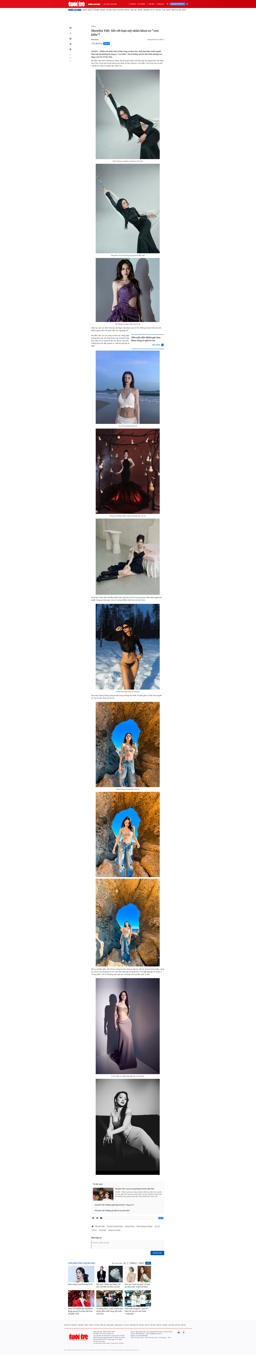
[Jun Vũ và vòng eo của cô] (127, 387)
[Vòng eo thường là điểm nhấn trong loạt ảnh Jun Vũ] (127, 471)
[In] (70, 44)
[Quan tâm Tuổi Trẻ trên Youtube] (178, 1332)
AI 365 (163, 10)
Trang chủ (67, 1325)
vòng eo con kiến (114, 1230)
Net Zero (109, 10)
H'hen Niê (102, 1230)
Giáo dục (127, 10)
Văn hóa (141, 1325)
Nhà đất (165, 1325)
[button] (70, 54)
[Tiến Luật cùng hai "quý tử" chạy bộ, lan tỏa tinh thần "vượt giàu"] (138, 1298)
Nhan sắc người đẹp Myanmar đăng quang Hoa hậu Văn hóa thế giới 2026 (80, 1311)
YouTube (142, 4)
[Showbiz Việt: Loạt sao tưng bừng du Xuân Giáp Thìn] (103, 1194)
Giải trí (152, 10)
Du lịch (126, 1325)
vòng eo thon (129, 1226)
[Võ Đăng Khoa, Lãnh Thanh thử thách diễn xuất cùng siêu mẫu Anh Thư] (109, 1298)
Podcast (133, 4)
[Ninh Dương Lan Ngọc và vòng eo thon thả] (127, 114)
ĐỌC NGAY (156, 345)
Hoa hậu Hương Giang (115, 1226)
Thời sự (84, 10)
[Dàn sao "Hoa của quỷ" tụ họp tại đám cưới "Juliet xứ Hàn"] (138, 1274)
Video (86, 1325)
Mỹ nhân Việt (100, 1226)
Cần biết (151, 4)
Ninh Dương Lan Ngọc (144, 1226)
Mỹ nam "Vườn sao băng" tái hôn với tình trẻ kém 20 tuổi (108, 1285)
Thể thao (158, 10)
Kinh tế (114, 10)
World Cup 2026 (176, 10)
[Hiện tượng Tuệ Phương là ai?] (81, 1274)
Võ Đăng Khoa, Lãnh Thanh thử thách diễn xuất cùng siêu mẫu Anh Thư (109, 1311)
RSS (169, 1337)
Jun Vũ (157, 1226)
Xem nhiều (81, 1325)
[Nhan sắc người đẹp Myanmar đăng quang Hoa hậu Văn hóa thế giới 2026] (81, 1298)
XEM (148, 1263)
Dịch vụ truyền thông (137, 1337)
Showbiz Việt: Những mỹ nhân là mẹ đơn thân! (112, 1211)
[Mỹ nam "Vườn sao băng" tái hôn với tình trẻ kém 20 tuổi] (109, 1274)
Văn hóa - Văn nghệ (143, 10)
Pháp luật (133, 10)
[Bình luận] (70, 39)
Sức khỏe (120, 10)
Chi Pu (94, 1230)
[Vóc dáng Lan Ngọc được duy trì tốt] (127, 290)
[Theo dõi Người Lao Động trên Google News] (97, 43)
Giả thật (177, 1325)
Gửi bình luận (157, 1253)
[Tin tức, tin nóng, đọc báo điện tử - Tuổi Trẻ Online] (78, 4)
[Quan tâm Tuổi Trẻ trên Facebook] (183, 1332)
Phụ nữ (168, 10)
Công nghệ (118, 1325)
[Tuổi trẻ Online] (79, 1336)
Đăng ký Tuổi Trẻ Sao (177, 4)
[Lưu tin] (70, 49)
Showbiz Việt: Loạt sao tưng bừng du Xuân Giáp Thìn (134, 1189)
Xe (123, 1325)
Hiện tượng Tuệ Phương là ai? (80, 1284)
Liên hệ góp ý (162, 1337)
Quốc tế (90, 10)
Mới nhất (74, 1325)
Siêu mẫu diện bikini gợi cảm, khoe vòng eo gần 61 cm (146, 339)
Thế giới (96, 1325)
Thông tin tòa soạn (99, 1341)
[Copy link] (70, 33)
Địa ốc (184, 10)
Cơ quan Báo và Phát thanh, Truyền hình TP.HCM (108, 1343)
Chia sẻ (106, 43)
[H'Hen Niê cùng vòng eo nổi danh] (127, 647)
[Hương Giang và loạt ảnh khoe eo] (127, 744)
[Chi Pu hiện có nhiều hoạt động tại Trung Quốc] (127, 1026)
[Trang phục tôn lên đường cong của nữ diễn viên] (127, 208)
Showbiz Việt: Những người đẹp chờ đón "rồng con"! (114, 1205)
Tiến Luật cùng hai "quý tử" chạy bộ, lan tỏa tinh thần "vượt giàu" (136, 1311)
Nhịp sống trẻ (134, 1325)
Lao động (97, 10)
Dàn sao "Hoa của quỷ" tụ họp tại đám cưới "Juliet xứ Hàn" (137, 1285)
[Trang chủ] (75, 10)
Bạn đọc (102, 10)
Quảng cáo (160, 4)
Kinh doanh (110, 1325)
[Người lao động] (94, 4)
